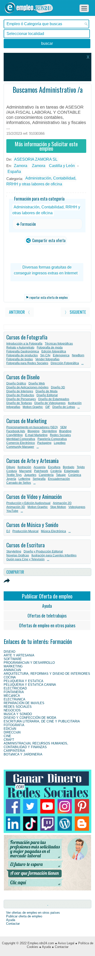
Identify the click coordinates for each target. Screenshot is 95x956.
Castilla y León (62, 166)
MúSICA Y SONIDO (18, 714)
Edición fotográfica (53, 351)
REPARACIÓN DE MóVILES (24, 703)
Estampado (71, 471)
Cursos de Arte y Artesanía (32, 460)
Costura (11, 471)
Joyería (11, 479)
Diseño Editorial (47, 395)
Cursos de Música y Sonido (32, 525)
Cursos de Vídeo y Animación (34, 496)
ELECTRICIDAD (15, 688)
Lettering (24, 479)
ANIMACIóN (12, 670)
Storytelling (49, 431)
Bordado (68, 467)
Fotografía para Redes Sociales (27, 363)
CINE (7, 736)
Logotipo (60, 443)
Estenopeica (61, 355)
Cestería (56, 471)
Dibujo (10, 467)
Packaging (44, 443)
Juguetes (30, 475)
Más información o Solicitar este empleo (46, 146)
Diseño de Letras (63, 407)
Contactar (13, 923)
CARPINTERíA (14, 751)
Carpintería (46, 475)
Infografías (13, 407)
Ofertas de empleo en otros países (47, 625)
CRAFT (9, 740)
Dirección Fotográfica (65, 363)
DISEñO (9, 651)
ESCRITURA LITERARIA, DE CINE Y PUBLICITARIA (42, 721)
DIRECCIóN (12, 732)
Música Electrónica (53, 531)
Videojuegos (76, 507)
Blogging (33, 431)
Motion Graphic (33, 407)
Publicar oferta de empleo (24, 916)
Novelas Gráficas (17, 555)
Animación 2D (62, 503)
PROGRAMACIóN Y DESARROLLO (29, 662)
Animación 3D (15, 507)
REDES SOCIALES (18, 707)
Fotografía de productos (22, 355)
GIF (47, 407)
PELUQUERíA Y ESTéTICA (23, 681)
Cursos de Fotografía (26, 337)
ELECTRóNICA (14, 699)
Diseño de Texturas (19, 403)
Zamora (21, 166)
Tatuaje (61, 475)
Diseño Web (36, 383)
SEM (63, 427)
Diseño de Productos (20, 395)
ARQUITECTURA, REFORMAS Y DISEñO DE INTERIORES (47, 673)
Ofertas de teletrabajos (47, 615)
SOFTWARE (13, 659)
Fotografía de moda (50, 347)
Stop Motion (58, 507)
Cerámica (74, 475)
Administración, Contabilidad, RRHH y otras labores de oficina (41, 181)
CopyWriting (14, 435)
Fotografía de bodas (19, 359)
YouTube (12, 511)
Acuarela (40, 467)
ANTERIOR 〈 (19, 312)
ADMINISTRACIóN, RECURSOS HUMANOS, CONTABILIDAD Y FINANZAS (36, 745)
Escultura (54, 467)
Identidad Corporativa (20, 439)
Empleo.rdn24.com (41, 943)
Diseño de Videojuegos (50, 403)
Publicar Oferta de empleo (47, 596)
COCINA (10, 677)
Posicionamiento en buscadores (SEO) (32, 427)
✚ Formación (26, 224)
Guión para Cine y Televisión (25, 559)
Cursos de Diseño (22, 377)
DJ (8, 531)
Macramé (25, 471)
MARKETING (13, 666)
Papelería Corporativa (52, 439)
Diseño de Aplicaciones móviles (27, 387)
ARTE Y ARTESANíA (19, 655)
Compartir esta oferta (48, 240)
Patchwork (41, 471)
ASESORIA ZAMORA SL (35, 159)
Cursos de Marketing (26, 421)
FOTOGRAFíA (14, 725)
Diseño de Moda (46, 391)
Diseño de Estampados (53, 399)
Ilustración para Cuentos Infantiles (53, 555)
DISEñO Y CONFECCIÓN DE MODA (30, 718)
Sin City (45, 355)
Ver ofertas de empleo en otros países (33, 912)
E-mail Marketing (36, 435)
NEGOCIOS (12, 710)
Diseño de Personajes (21, 399)
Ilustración (75, 403)
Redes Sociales (60, 435)
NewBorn (78, 355)
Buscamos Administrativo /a (48, 89)
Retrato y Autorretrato (20, 347)
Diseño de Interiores (19, 391)
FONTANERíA (14, 692)
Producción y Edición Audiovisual (28, 503)
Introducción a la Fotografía (24, 343)
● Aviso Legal (64, 943)
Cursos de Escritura (25, 545)
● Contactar (60, 947)
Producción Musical (25, 531)
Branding (65, 431)
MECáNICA (12, 695)
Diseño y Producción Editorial (43, 551)
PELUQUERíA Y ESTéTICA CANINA (30, 684)
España (14, 171)
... (82, 363)
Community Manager (20, 447)
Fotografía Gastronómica (22, 351)
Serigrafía (39, 479)
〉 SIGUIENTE (75, 312)
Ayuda (47, 606)
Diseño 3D (58, 387)
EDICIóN (10, 729)
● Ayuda (45, 947)
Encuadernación (59, 479)
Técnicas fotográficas (59, 343)
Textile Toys (14, 475)
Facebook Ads (15, 431)
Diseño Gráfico (16, 383)
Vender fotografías (47, 359)
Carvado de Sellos (18, 482)
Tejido (81, 467)
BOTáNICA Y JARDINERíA (23, 754)
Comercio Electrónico (20, 443)
